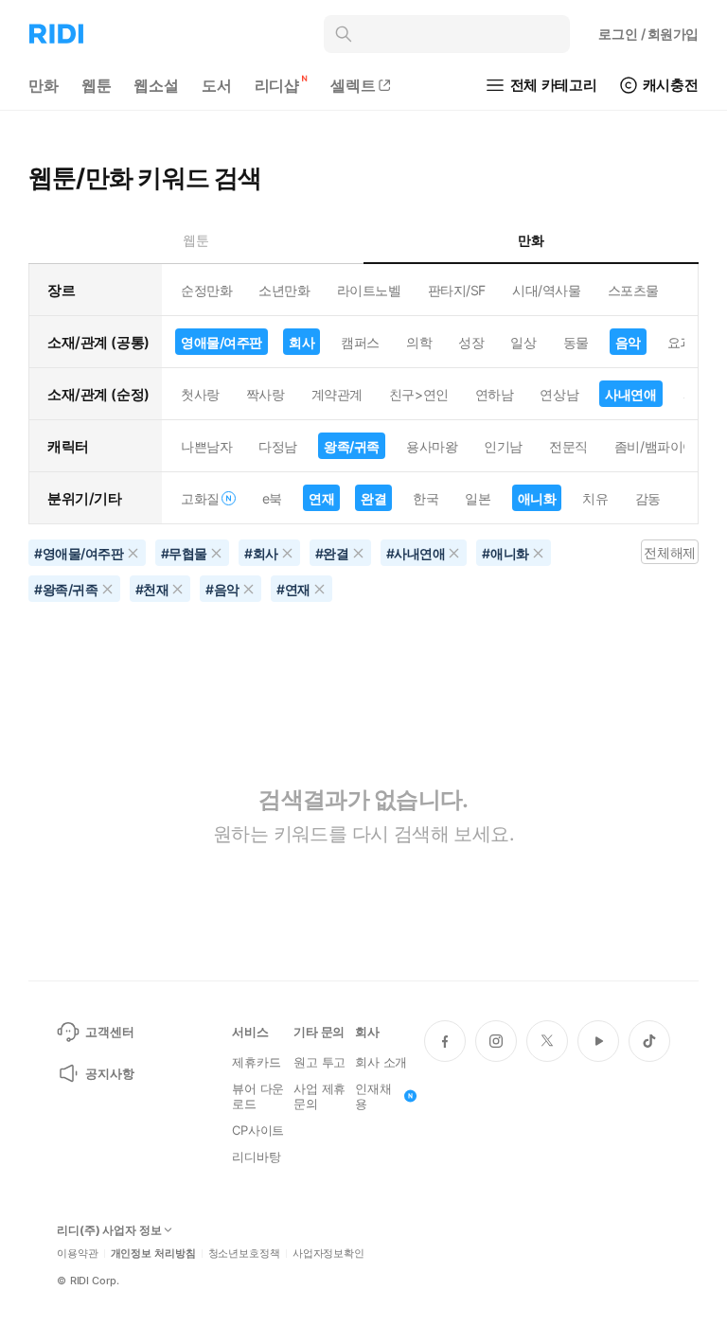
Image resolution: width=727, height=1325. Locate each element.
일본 (477, 498)
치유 (595, 498)
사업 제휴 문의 (319, 1096)
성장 (471, 342)
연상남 (559, 394)
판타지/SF (457, 290)
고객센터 (109, 1031)
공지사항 (109, 1073)
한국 (425, 498)
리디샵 (277, 85)
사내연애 (630, 394)
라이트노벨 (369, 290)
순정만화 (206, 290)
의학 (419, 342)
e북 (272, 498)
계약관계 (337, 394)
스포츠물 (633, 290)
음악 (628, 342)
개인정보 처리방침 (153, 1253)
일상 (523, 342)
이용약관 (77, 1253)
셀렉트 (353, 85)
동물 (576, 342)
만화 (43, 85)
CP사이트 (258, 1130)
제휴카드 (256, 1061)
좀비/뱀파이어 (655, 446)
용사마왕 (431, 446)
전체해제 (669, 552)
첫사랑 (200, 394)
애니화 (537, 498)
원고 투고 (319, 1061)
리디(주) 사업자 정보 (109, 1230)
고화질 (200, 498)
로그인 (648, 34)
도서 (217, 85)
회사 (301, 342)
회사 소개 (381, 1061)
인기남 (503, 446)
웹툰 (96, 85)
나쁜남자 (206, 446)
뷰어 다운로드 (258, 1096)
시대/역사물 (546, 290)
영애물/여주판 (221, 342)
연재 (321, 498)
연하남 (494, 394)
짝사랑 (265, 394)
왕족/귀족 (352, 446)
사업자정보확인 (328, 1253)
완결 (373, 498)
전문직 (568, 446)
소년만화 (284, 290)
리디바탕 (256, 1156)
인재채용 (373, 1096)
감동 (648, 498)
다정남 (277, 446)
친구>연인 (419, 394)
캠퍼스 (360, 342)
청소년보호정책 (244, 1253)
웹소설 (156, 85)
